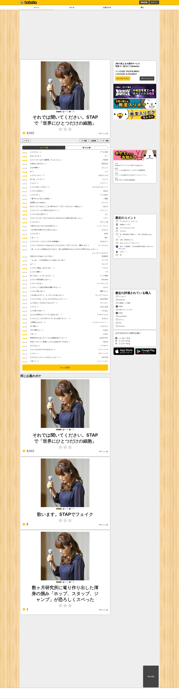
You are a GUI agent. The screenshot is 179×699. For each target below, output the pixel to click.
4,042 (30, 133)
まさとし (121, 319)
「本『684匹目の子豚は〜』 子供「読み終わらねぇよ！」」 (135, 235)
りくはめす (104, 195)
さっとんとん (103, 245)
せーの (105, 287)
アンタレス (122, 296)
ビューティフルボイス (100, 253)
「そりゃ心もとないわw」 (127, 228)
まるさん (105, 318)
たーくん (105, 202)
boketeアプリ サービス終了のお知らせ (129, 164)
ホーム (36, 7)
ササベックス (103, 353)
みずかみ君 (104, 307)
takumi (105, 191)
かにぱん (105, 311)
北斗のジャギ (103, 175)
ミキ (106, 272)
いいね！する (123, 338)
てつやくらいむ (102, 314)
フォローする (123, 341)
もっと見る (65, 367)
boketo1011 (104, 338)
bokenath (121, 300)
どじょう (105, 167)
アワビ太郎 (104, 152)
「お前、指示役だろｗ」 (126, 240)
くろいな (105, 268)
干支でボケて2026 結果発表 (125, 179)
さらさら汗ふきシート (100, 187)
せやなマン (104, 241)
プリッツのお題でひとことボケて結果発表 (130, 169)
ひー (106, 156)
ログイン (154, 2)
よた (106, 214)
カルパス (105, 264)
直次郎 (105, 160)
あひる (105, 206)
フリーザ (105, 260)
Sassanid (104, 279)
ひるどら (105, 230)
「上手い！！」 (123, 252)
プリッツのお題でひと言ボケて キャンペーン (131, 174)
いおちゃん (104, 326)
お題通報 (93, 141)
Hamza (105, 342)
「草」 (120, 255)
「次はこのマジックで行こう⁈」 (129, 243)
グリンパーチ (103, 349)
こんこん (105, 179)
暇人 (106, 237)
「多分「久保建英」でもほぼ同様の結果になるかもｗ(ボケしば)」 (136, 247)
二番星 (105, 199)
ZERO (106, 234)
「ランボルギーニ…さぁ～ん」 (128, 221)
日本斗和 (105, 357)
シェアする (25, 141)
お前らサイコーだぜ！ (125, 310)
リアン (105, 218)
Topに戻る (150, 676)
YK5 (119, 323)
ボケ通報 (84, 141)
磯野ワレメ (104, 291)
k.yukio (105, 330)
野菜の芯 (105, 164)
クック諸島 (104, 276)
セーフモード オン (123, 78)
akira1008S (104, 299)
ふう (106, 171)
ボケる (71, 7)
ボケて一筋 (104, 222)
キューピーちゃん (101, 295)
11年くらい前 (103, 133)
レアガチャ (104, 346)
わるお (105, 334)
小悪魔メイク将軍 (124, 303)
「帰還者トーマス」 (125, 224)
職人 (142, 7)
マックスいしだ (102, 283)
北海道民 (105, 256)
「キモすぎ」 (122, 231)
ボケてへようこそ (147, 78)
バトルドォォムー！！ (100, 322)
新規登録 (144, 2)
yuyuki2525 (122, 316)
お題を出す (107, 7)
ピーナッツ (104, 210)
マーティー (104, 183)
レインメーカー (102, 361)
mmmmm (121, 326)
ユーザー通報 (104, 141)
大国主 (120, 306)
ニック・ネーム (102, 226)
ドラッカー (104, 303)
